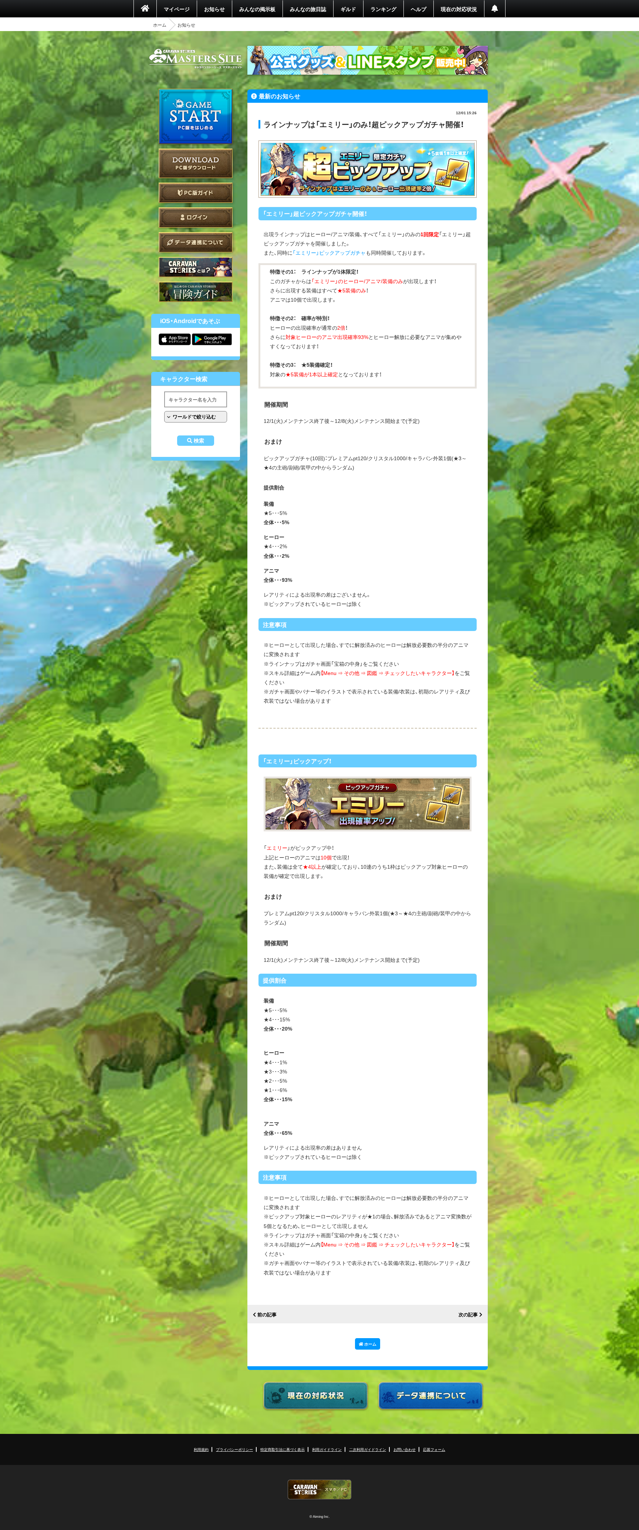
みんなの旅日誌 (308, 9)
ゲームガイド (196, 292)
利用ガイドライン (327, 1449)
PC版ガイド (196, 193)
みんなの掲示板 (257, 9)
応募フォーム (434, 1449)
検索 (199, 440)
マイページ (177, 9)
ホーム (159, 24)
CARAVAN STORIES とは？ (196, 267)
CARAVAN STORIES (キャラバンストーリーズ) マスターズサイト (196, 59)
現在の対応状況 (459, 9)
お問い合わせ (404, 1449)
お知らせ (214, 9)
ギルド (348, 9)
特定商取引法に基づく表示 (282, 1449)
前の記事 (267, 1314)
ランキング (383, 9)
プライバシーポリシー (234, 1449)
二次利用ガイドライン (367, 1449)
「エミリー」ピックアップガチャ (329, 252)
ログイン (196, 217)
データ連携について (196, 242)
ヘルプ (418, 9)
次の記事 (468, 1314)
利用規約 (201, 1449)
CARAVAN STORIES (319, 1489)
